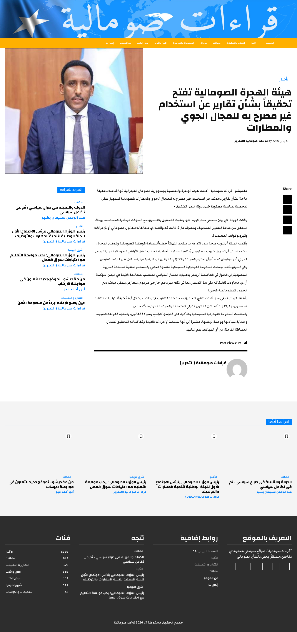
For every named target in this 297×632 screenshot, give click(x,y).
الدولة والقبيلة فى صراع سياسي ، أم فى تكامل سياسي (50, 210)
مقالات (78, 202)
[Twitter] (287, 209)
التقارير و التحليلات (72, 298)
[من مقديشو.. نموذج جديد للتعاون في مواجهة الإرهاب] (39, 451)
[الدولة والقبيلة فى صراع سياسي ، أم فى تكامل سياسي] (258, 451)
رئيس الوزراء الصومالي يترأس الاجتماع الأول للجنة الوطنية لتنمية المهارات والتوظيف (48, 234)
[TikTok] (266, 566)
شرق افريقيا (75, 250)
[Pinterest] (287, 220)
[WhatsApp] (287, 230)
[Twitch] (256, 566)
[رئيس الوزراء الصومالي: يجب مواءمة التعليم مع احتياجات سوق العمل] (112, 451)
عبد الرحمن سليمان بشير (63, 218)
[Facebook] (287, 199)
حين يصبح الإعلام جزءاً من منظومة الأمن (51, 302)
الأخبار (284, 79)
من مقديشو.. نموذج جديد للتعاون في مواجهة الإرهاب (52, 282)
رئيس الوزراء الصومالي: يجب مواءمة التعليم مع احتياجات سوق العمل (47, 258)
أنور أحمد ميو (74, 290)
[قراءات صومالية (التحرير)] (237, 369)
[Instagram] (276, 566)
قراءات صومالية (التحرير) (251, 141)
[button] (20, 43)
